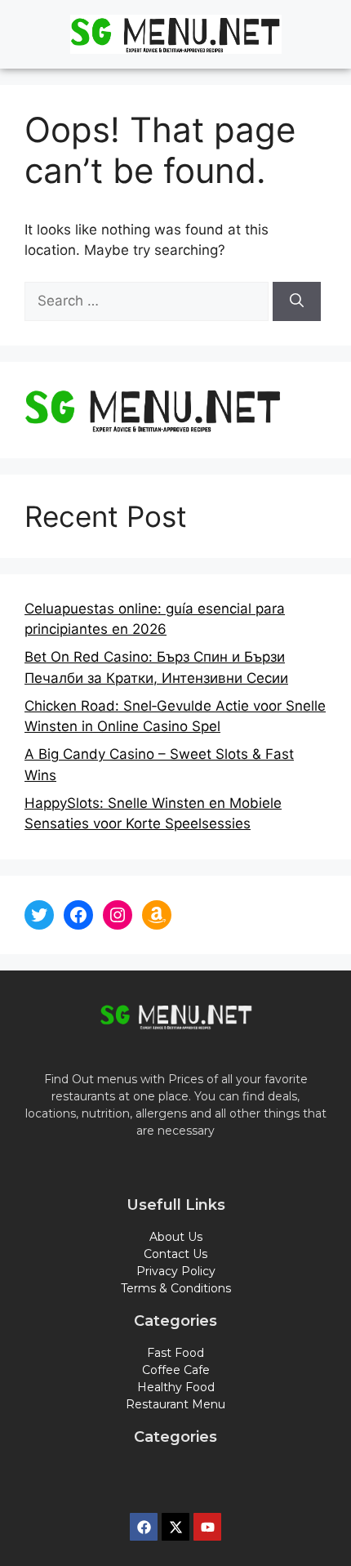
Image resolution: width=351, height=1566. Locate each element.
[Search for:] (148, 300)
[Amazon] (156, 915)
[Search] (297, 301)
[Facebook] (78, 915)
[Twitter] (39, 915)
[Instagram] (117, 915)
